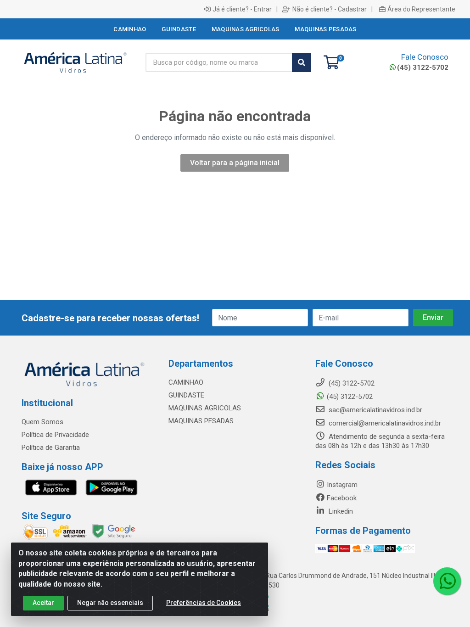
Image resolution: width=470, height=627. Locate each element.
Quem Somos (42, 422)
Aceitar (43, 602)
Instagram (342, 485)
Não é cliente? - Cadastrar (329, 9)
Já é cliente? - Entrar (242, 9)
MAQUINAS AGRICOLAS (204, 408)
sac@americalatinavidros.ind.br (374, 410)
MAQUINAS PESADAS (201, 421)
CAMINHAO (185, 382)
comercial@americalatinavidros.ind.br (384, 423)
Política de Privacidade (55, 435)
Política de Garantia (51, 447)
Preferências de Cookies (203, 602)
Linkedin (340, 511)
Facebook (342, 498)
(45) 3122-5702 (422, 67)
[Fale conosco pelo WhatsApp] (447, 581)
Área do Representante (421, 9)
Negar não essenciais (110, 602)
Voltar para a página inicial (235, 162)
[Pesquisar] (301, 62)
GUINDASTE (186, 395)
